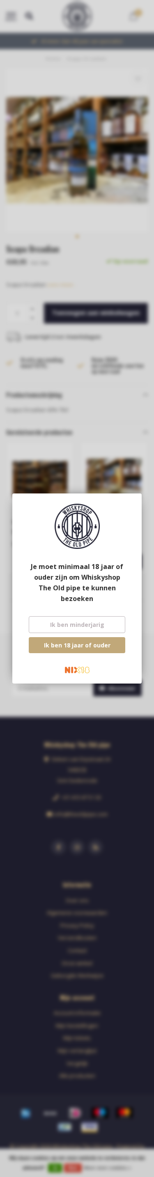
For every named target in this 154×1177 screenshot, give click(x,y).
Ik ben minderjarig (77, 625)
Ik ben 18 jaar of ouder (77, 645)
